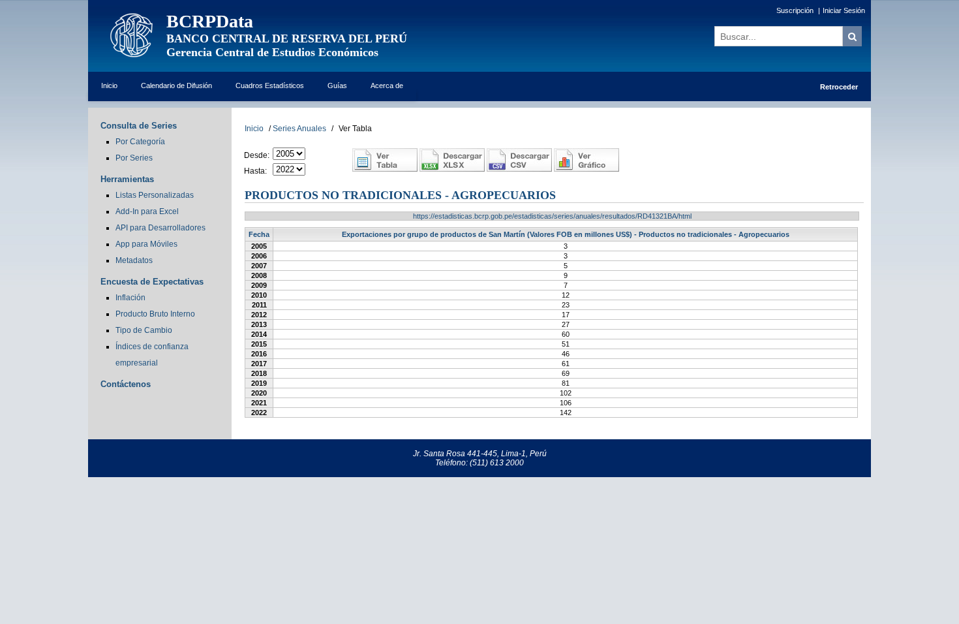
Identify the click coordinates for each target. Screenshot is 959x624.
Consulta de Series (138, 126)
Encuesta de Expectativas (152, 282)
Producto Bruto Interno (155, 314)
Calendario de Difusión (176, 85)
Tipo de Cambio (143, 330)
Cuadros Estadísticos (270, 85)
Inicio (109, 85)
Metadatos (134, 260)
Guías (337, 85)
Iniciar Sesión (844, 10)
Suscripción (795, 10)
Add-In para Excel (147, 211)
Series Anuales (299, 128)
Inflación (130, 297)
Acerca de (387, 85)
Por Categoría (140, 141)
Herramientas (127, 179)
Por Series (134, 158)
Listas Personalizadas (154, 195)
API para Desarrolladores (160, 227)
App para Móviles (146, 244)
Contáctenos (125, 384)
